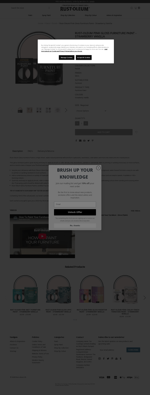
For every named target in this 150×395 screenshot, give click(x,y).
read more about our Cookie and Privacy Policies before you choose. (74, 50)
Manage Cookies (66, 57)
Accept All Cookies (83, 57)
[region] (76, 51)
